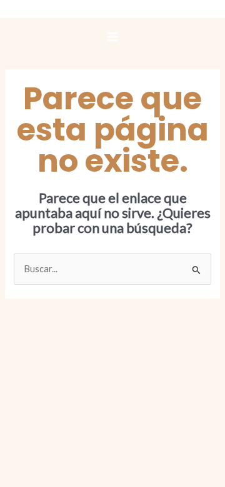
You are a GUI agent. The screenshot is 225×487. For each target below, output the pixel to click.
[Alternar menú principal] (112, 37)
